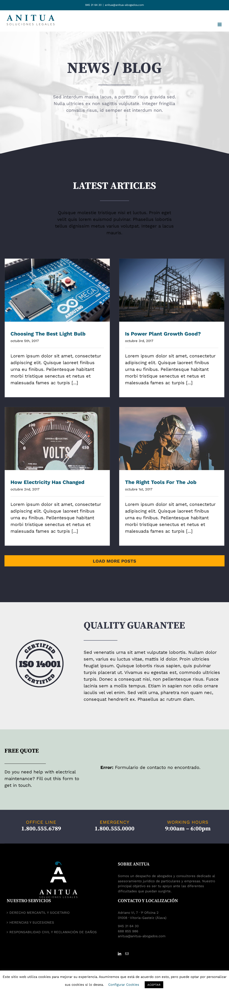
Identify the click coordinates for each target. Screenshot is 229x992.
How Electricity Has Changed (57, 434)
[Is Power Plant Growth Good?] (171, 290)
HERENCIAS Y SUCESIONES (31, 922)
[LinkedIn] (119, 953)
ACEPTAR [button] (154, 984)
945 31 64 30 (93, 4)
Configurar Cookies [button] (123, 985)
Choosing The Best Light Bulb (57, 285)
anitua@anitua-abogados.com (124, 4)
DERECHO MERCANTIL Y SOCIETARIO (39, 913)
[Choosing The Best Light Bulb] (57, 290)
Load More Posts (114, 561)
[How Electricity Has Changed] (57, 438)
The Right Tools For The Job (172, 434)
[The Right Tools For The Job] (171, 438)
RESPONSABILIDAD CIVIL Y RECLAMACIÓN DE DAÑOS (53, 932)
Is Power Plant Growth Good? (172, 285)
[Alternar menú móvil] (220, 24)
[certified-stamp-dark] (40, 642)
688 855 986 (128, 931)
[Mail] (127, 953)
